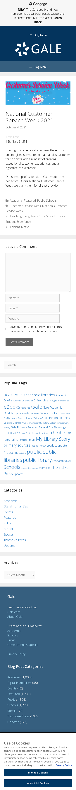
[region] (38, 761)
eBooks (12, 406)
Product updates (15, 453)
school (67, 461)
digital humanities (60, 400)
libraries (22, 439)
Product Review (38, 445)
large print (11, 439)
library (31, 439)
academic (13, 395)
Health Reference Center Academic (25, 433)
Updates (18, 474)
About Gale (15, 616)
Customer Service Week (25, 206)
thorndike (44, 467)
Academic (16, 201)
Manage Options (38, 772)
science (24, 468)
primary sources (17, 445)
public (34, 451)
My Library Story (53, 439)
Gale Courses (31, 413)
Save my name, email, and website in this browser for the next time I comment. (35, 329)
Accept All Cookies (38, 783)
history (45, 433)
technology (33, 468)
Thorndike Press (15, 540)
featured (25, 407)
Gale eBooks (48, 413)
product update (56, 445)
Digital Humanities (16, 506)
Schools (51, 201)
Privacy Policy (16, 654)
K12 (69, 433)
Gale (36, 406)
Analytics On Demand (23, 400)
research (58, 461)
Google (62, 427)
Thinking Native (20, 227)
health (7, 433)
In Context (58, 432)
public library (37, 459)
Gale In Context (52, 418)
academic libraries (39, 394)
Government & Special (22, 644)
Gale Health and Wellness (30, 418)
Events (8, 512)
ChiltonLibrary (42, 400)
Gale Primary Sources (24, 427)
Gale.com (13, 612)
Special (8, 534)
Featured (30, 201)
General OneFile (48, 427)
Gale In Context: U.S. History (36, 422)
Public (41, 201)
